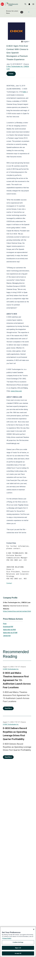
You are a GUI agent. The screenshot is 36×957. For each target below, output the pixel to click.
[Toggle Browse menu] (29, 12)
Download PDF (8, 627)
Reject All (18, 948)
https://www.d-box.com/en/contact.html (17, 611)
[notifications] (29, 4)
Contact (9, 583)
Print (5, 624)
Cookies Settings (18, 942)
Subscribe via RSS (9, 630)
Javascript (7, 636)
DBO (24, 92)
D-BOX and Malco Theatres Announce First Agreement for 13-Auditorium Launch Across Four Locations (17, 680)
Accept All (18, 953)
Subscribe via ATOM (10, 633)
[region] (18, 942)
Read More (8, 708)
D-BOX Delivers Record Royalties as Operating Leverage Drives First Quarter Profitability (15, 734)
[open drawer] (33, 4)
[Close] (34, 929)
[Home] (9, 4)
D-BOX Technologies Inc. (11, 669)
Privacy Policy (6, 938)
